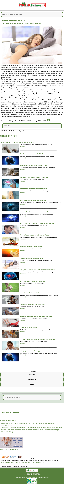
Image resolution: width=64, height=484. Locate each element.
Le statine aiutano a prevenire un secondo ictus (36, 316)
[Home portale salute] (32, 9)
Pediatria (47, 429)
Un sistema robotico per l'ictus (30, 293)
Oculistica (3, 429)
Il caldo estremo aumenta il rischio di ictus (34, 189)
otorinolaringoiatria (37, 429)
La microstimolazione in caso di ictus (32, 304)
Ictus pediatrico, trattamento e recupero (33, 281)
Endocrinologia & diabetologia (44, 423)
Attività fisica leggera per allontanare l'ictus (34, 235)
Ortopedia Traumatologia (22, 429)
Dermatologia (29, 423)
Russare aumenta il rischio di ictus (31, 258)
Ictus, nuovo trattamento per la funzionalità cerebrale (37, 270)
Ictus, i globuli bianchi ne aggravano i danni (34, 351)
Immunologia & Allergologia (26, 427)
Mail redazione (41, 476)
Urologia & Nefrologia (7, 432)
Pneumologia (54, 429)
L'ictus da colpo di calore (28, 328)
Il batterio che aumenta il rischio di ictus (33, 154)
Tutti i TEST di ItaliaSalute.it (9, 449)
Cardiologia (14, 423)
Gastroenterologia (6, 425)
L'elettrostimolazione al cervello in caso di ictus (36, 212)
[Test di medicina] (11, 447)
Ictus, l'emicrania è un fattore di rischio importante (37, 223)
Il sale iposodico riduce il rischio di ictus (33, 165)
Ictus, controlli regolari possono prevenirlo (34, 177)
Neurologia (58, 427)
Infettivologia (39, 427)
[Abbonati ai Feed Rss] (5, 458)
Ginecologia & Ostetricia (8, 427)
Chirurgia (22, 423)
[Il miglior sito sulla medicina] (24, 458)
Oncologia (10, 429)
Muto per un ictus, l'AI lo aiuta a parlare (33, 200)
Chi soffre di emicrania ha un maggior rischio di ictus (37, 339)
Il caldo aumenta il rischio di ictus (31, 247)
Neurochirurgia (49, 427)
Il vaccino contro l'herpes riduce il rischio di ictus (17, 142)
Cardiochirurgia (5, 423)
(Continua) (23, 146)
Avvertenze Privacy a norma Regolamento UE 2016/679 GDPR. (22, 462)
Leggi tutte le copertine (10, 412)
